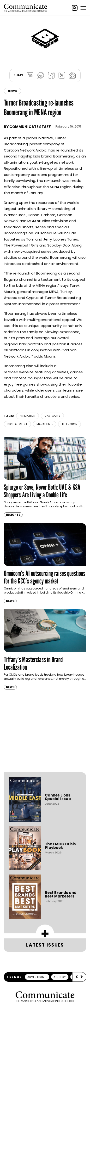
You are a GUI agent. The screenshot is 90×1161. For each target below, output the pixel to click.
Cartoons (52, 416)
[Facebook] (51, 75)
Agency (60, 977)
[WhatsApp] (41, 75)
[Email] (72, 75)
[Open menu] (83, 8)
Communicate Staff (30, 126)
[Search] (75, 8)
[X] (62, 75)
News (12, 91)
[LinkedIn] (30, 75)
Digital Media (17, 424)
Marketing (44, 424)
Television (69, 424)
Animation (28, 416)
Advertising (37, 977)
